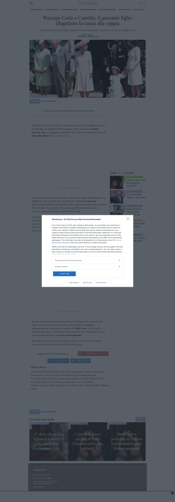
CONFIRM (64, 274)
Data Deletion (74, 283)
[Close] (128, 219)
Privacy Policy (101, 283)
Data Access (87, 283)
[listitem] (87, 260)
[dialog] (87, 251)
